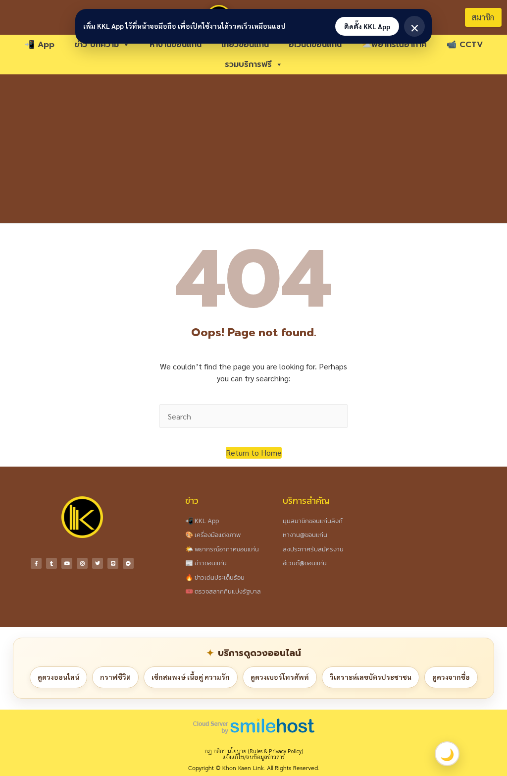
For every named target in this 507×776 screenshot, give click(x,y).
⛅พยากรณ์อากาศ (394, 45)
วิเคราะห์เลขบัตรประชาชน (370, 676)
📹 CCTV (465, 45)
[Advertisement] (253, 148)
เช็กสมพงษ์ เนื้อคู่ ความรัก (191, 676)
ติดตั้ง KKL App (367, 26)
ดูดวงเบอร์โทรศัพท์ (280, 676)
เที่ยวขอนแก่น (245, 45)
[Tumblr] (51, 563)
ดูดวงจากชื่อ (451, 676)
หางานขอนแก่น (176, 45)
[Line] (112, 563)
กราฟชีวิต (115, 676)
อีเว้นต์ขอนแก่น (315, 45)
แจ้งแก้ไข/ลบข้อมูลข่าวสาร (253, 757)
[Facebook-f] (36, 563)
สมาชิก (483, 17)
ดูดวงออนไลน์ (58, 676)
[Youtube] (66, 563)
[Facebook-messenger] (128, 563)
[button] (254, 453)
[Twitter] (97, 563)
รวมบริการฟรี (248, 64)
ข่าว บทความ (96, 45)
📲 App (39, 45)
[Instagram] (82, 563)
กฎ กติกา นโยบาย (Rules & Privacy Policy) (253, 751)
